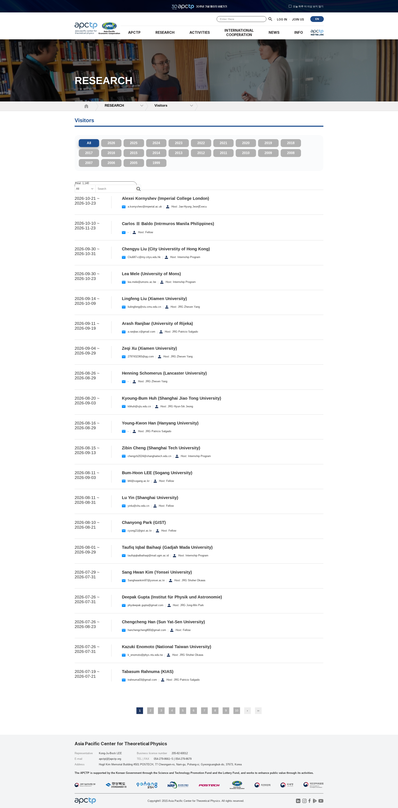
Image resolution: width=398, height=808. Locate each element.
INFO (298, 32)
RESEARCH (165, 32)
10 (236, 710)
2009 (268, 153)
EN (317, 19)
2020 (246, 143)
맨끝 (258, 710)
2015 (133, 153)
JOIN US (298, 19)
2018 (291, 143)
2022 (201, 143)
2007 (89, 163)
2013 (178, 153)
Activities (199, 32)
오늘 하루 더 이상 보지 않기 (308, 6)
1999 (156, 163)
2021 (223, 143)
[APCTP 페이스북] (309, 801)
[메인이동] (86, 29)
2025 (133, 143)
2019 (268, 143)
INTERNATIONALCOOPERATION (239, 32)
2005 (133, 163)
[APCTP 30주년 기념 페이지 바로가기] (199, 6)
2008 (291, 153)
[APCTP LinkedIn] (298, 801)
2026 (111, 143)
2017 (89, 153)
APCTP (134, 32)
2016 (111, 153)
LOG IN (282, 19)
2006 (111, 163)
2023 (178, 143)
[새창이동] (109, 29)
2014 (156, 153)
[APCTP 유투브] (320, 801)
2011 (223, 153)
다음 (247, 710)
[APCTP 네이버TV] (314, 801)
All (89, 143)
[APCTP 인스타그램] (304, 801)
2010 (246, 153)
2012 (201, 153)
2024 (156, 143)
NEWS (274, 32)
